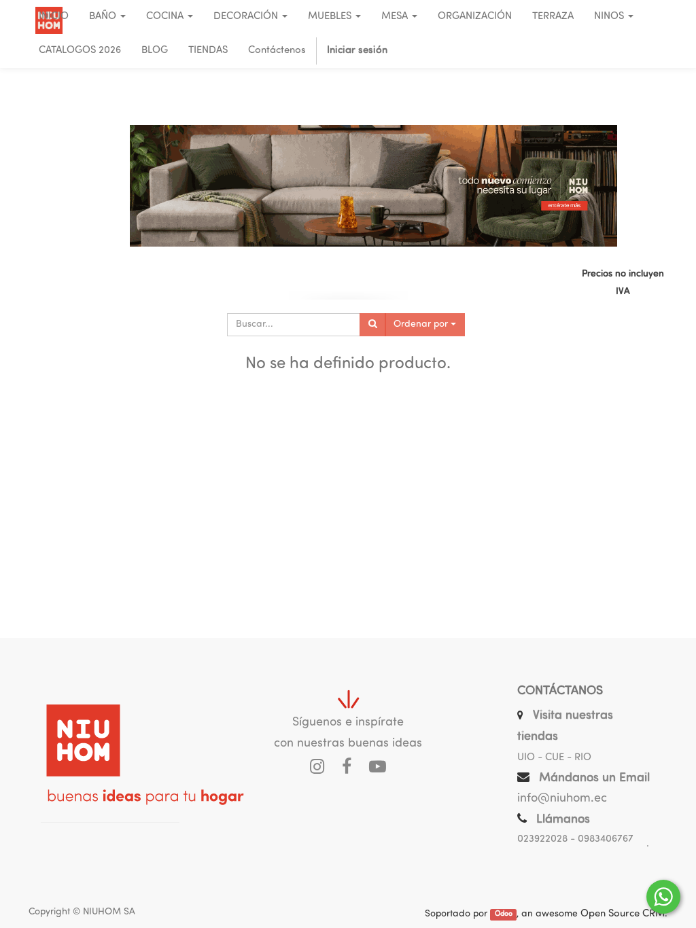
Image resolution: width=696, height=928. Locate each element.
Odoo (503, 914)
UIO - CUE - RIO (554, 758)
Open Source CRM (622, 914)
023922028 (542, 839)
